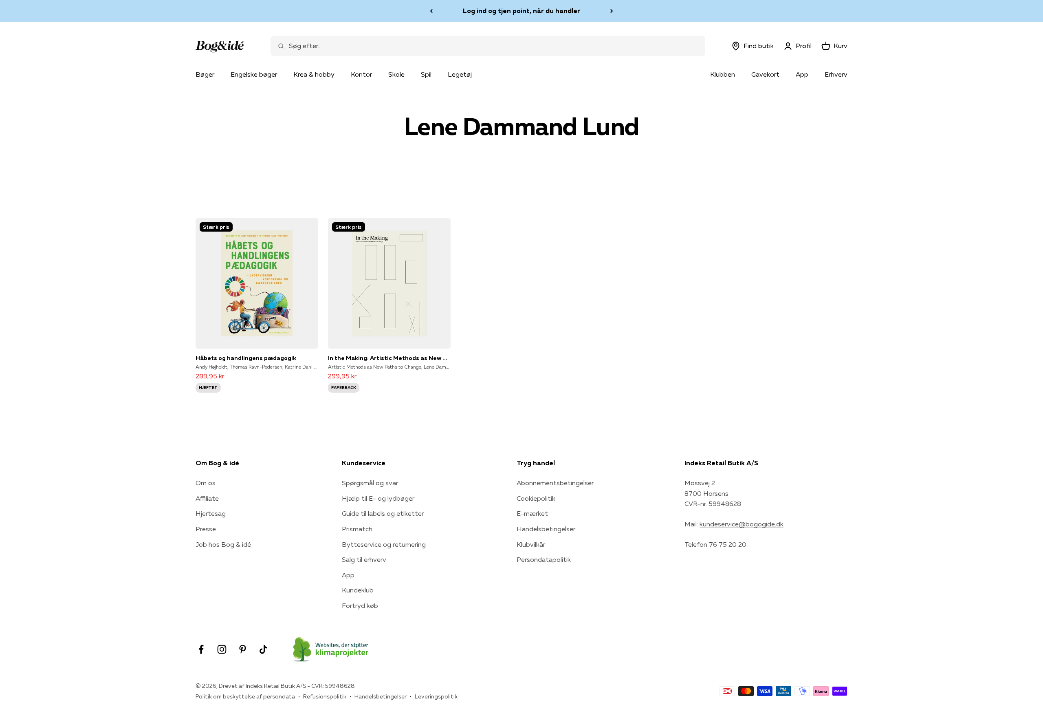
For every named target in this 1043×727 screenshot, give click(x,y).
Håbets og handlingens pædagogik (246, 358)
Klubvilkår (531, 544)
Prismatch (357, 529)
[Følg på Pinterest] (242, 649)
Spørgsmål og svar (370, 483)
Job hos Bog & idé (223, 544)
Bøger (205, 74)
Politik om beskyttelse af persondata (245, 696)
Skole (396, 74)
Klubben (722, 74)
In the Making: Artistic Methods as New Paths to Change (389, 358)
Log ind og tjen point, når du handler (521, 11)
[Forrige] (431, 11)
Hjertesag (211, 513)
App (802, 74)
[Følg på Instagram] (221, 649)
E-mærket (532, 513)
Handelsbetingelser (546, 529)
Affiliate (207, 498)
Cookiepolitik (536, 498)
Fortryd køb (360, 605)
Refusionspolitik (324, 696)
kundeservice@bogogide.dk (741, 524)
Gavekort (765, 74)
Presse (206, 529)
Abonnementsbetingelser (555, 483)
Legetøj (460, 74)
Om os (206, 483)
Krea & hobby (313, 74)
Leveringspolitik (436, 696)
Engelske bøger (254, 74)
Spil (426, 74)
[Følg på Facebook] (201, 649)
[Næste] (611, 11)
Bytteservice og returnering (384, 544)
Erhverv (836, 74)
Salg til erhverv (364, 559)
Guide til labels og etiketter (383, 513)
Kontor (361, 74)
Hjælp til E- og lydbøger (378, 498)
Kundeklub (358, 590)
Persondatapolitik (544, 559)
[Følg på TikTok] (263, 649)
